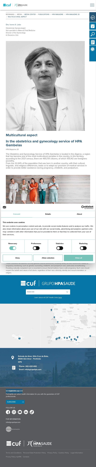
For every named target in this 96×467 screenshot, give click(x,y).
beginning (10, 14)
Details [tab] (48, 214)
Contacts (26, 457)
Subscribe (11, 402)
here (60, 298)
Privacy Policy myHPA (13, 457)
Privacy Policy (52, 453)
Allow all (78, 258)
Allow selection (48, 258)
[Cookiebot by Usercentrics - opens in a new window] (83, 207)
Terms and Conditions (14, 453)
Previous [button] (90, 57)
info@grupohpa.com (13, 422)
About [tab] (79, 214)
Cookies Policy (63, 453)
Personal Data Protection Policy (34, 453)
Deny (17, 258)
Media (19, 14)
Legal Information (77, 453)
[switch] (36, 248)
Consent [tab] (16, 214)
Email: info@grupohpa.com (30, 369)
